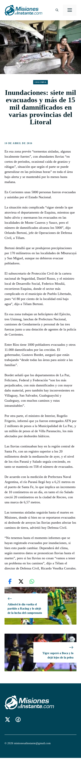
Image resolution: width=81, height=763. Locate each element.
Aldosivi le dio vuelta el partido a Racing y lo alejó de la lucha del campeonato (25, 608)
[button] (57, 10)
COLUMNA (41, 82)
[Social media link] (8, 719)
